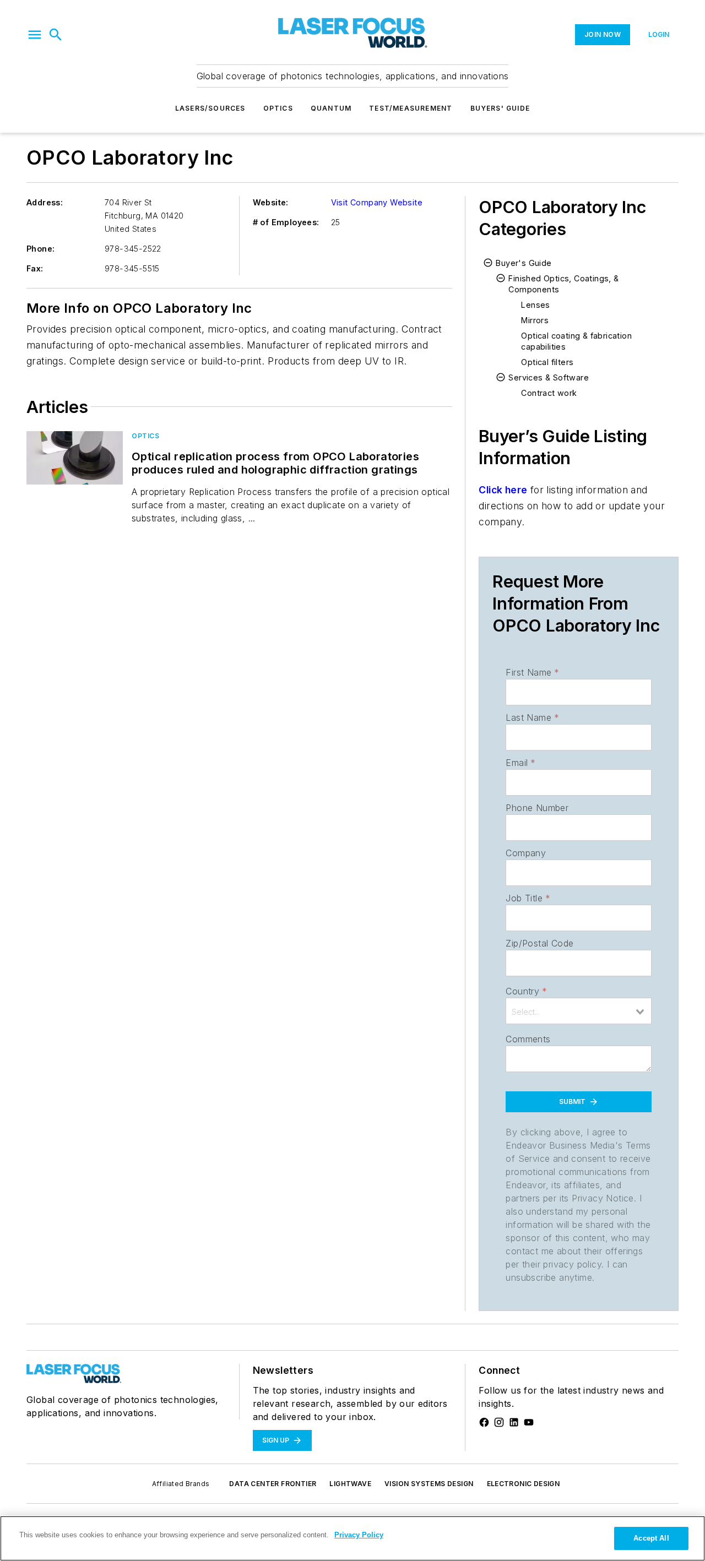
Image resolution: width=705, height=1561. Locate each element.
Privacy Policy (358, 1535)
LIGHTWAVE (350, 1484)
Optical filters (547, 362)
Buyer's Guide (523, 263)
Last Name (532, 717)
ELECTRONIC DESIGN (523, 1484)
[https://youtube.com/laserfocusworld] (528, 1422)
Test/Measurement (410, 108)
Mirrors (535, 320)
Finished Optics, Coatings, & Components (563, 284)
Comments (528, 1039)
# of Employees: (286, 222)
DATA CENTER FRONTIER (272, 1484)
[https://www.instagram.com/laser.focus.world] (499, 1422)
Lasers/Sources (210, 108)
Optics (278, 108)
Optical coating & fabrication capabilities (576, 341)
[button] (34, 34)
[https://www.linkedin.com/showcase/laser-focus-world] (513, 1422)
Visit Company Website (376, 202)
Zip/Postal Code (539, 943)
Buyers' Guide (500, 108)
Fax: (35, 268)
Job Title (528, 898)
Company (526, 852)
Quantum (331, 108)
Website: (271, 202)
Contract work (549, 393)
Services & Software (548, 377)
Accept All (651, 1538)
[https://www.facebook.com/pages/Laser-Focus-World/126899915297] (484, 1422)
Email (520, 762)
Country (526, 991)
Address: (44, 202)
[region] (352, 1538)
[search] (55, 34)
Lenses (535, 304)
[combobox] (579, 1011)
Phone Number (537, 807)
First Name (532, 672)
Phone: (40, 248)
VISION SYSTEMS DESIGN (428, 1484)
